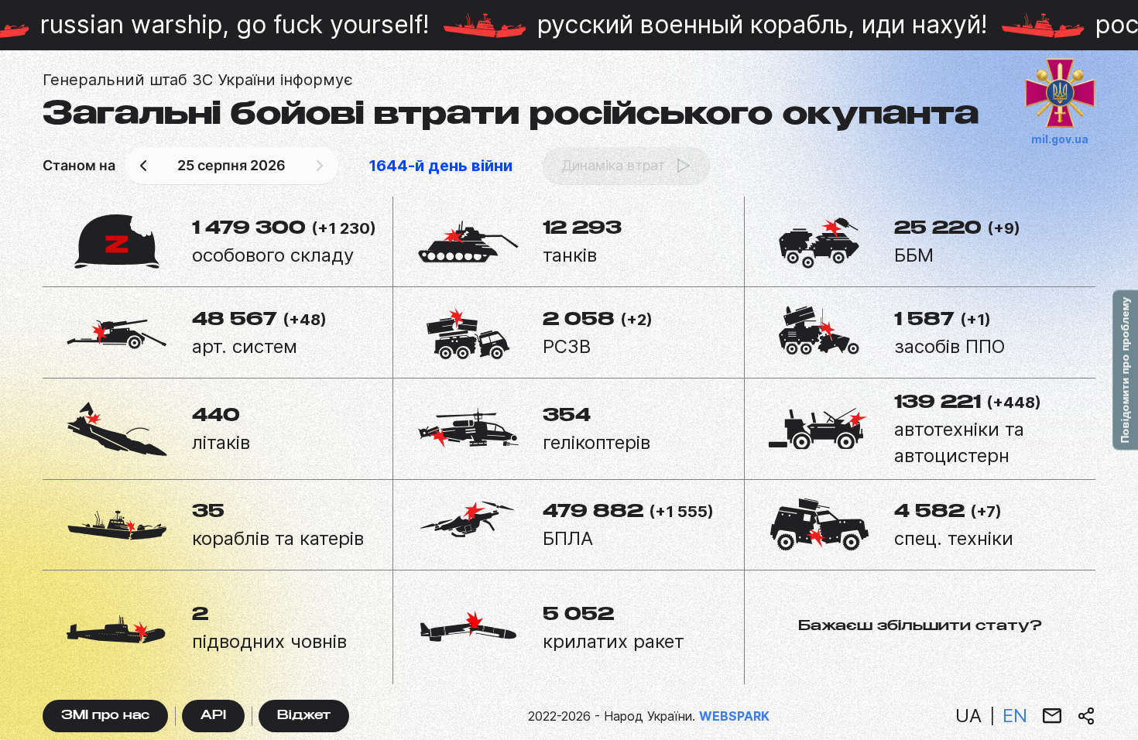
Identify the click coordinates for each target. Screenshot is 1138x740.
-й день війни (440, 165)
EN (1015, 715)
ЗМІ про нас (105, 716)
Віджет (304, 716)
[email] (1052, 716)
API (213, 716)
